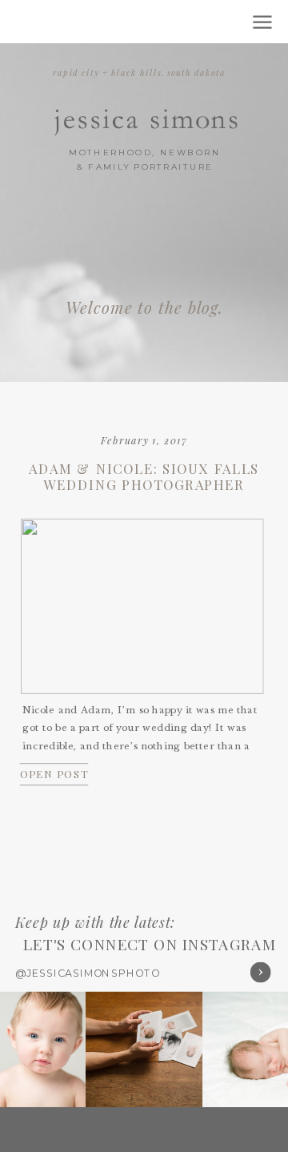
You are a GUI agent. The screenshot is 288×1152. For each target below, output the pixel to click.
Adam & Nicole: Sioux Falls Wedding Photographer (144, 477)
